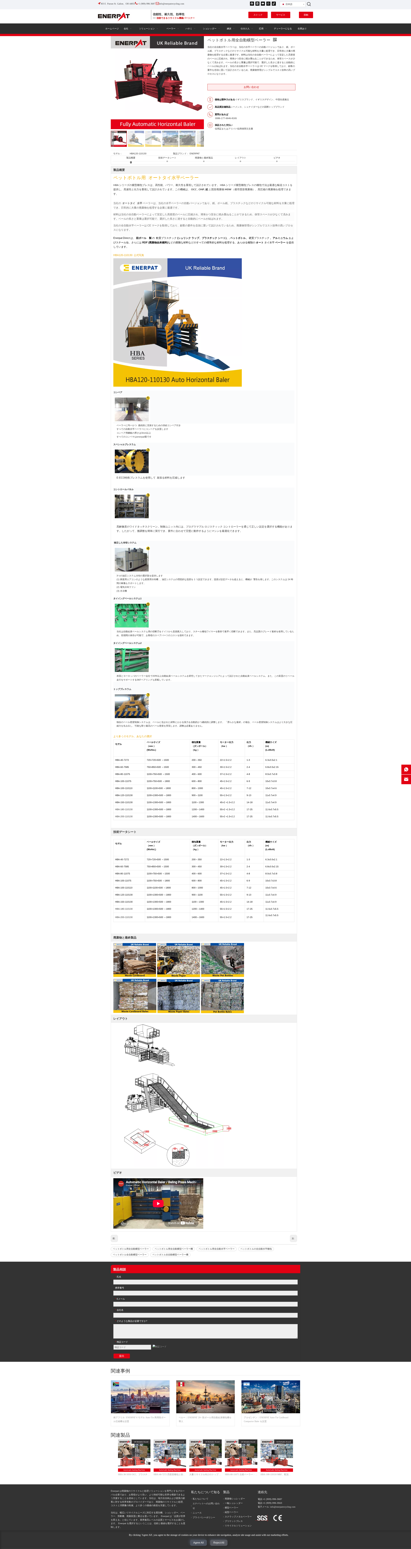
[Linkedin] (257, 4)
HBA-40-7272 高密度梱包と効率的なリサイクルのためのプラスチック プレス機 (170, 1474)
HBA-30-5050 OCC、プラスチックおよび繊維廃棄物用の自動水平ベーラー (134, 1474)
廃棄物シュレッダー (235, 1499)
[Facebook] (252, 4)
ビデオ (277, 158)
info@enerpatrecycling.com (282, 1507)
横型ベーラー (231, 1507)
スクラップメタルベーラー (238, 1516)
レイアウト (240, 158)
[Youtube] (263, 4)
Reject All (218, 1542)
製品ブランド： (181, 153)
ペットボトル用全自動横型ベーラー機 (174, 1249)
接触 (306, 15)
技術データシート (167, 158)
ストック (258, 15)
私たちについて (200, 1499)
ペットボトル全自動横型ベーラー (130, 1254)
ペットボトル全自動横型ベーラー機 (170, 1254)
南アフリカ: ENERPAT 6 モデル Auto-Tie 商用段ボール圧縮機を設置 (139, 1419)
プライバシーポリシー (204, 1517)
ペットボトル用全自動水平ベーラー (217, 1249)
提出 (121, 1356)
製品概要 (130, 158)
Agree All (198, 1542)
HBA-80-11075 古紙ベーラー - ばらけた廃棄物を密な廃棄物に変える (241, 1474)
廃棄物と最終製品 (204, 158)
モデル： (117, 153)
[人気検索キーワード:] (309, 4)
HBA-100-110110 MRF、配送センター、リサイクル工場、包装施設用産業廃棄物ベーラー (277, 1474)
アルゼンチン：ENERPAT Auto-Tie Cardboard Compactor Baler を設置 (266, 1419)
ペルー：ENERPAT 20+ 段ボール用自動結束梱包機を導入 (205, 1419)
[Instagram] (268, 4)
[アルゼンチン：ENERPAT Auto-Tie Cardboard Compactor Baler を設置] (270, 1396)
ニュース (197, 1513)
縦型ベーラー (231, 1512)
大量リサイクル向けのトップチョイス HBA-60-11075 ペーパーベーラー (205, 1474)
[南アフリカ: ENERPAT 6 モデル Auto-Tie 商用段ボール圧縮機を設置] (140, 1396)
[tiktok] (274, 4)
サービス (280, 15)
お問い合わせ (251, 87)
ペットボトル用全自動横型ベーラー (131, 1249)
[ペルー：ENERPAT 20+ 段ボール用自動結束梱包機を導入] (205, 1396)
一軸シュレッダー (234, 1503)
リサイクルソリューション (238, 1525)
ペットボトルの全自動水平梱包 (256, 1249)
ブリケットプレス (234, 1521)
